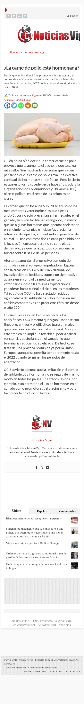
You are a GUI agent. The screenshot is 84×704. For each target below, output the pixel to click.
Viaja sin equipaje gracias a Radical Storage (32, 543)
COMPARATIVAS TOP (24, 625)
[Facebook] (9, 15)
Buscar (73, 15)
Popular (42, 511)
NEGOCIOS (65, 625)
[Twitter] (14, 15)
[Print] (28, 105)
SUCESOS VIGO (63, 621)
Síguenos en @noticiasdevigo (27, 52)
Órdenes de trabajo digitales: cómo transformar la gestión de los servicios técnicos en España (36, 555)
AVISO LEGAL (40, 671)
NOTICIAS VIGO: (21, 621)
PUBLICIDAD (57, 671)
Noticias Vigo (30, 95)
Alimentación (11, 99)
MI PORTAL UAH (47, 625)
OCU (21, 99)
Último (16, 510)
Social (27, 99)
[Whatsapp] (21, 105)
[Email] (35, 105)
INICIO (27, 671)
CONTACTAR (73, 671)
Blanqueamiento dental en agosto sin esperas (33, 518)
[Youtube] (20, 15)
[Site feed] (25, 15)
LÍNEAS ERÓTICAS (43, 621)
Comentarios (67, 511)
